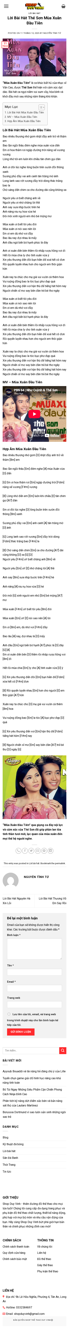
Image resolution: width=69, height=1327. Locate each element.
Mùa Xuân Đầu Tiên (16, 83)
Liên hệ (41, 1252)
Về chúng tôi (44, 1246)
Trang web (13, 997)
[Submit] (62, 1050)
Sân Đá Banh (10, 1158)
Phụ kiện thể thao (47, 1271)
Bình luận (14, 935)
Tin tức (7, 1171)
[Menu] (6, 6)
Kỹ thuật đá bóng (13, 1144)
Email (11, 981)
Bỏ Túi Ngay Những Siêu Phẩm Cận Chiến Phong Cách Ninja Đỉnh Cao (32, 1092)
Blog (5, 1137)
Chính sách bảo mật (15, 1259)
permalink (60, 863)
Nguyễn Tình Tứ (52, 33)
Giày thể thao (45, 1265)
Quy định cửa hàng (14, 1252)
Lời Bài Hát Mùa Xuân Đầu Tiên (25, 112)
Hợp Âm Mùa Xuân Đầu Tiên (24, 121)
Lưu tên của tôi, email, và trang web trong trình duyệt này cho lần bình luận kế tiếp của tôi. (32, 1020)
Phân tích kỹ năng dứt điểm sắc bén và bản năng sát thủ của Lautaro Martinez (32, 1103)
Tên (10, 965)
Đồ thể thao (44, 1259)
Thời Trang (9, 1164)
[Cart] (63, 6)
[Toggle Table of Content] (40, 107)
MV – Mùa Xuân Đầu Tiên (22, 116)
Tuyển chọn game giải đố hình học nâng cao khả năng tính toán (32, 1081)
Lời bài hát (34, 13)
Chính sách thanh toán (16, 1246)
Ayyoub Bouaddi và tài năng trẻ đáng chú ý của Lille (34, 1071)
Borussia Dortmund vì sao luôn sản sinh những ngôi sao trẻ (34, 1114)
